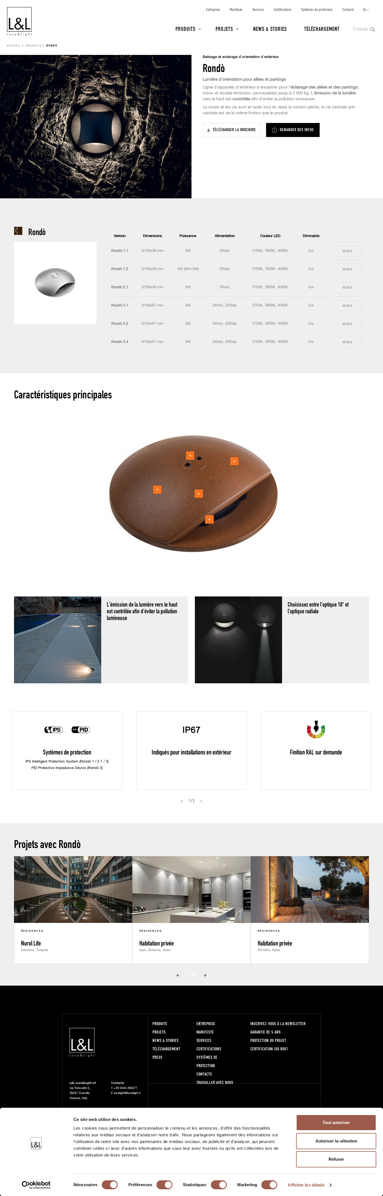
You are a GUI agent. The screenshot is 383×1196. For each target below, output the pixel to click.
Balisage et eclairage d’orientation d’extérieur (241, 57)
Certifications (282, 9)
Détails (347, 250)
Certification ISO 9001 (269, 1049)
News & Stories (270, 28)
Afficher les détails (306, 1185)
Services (258, 9)
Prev (181, 800)
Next (201, 800)
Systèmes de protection (317, 9)
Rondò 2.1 (119, 287)
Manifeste (236, 9)
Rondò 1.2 (119, 269)
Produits (185, 28)
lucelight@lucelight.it (127, 1093)
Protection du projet (268, 1040)
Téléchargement (322, 28)
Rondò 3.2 (119, 324)
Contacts (348, 9)
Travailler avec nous (215, 1082)
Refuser (336, 1159)
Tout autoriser (336, 1122)
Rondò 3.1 (119, 305)
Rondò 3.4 (119, 342)
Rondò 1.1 (119, 251)
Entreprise (213, 9)
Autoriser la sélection (336, 1141)
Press (157, 1057)
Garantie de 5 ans (265, 1032)
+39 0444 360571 (125, 1088)
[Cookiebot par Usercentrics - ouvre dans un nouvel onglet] (36, 1185)
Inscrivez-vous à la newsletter (278, 1023)
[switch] (164, 1184)
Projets (224, 28)
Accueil (14, 46)
